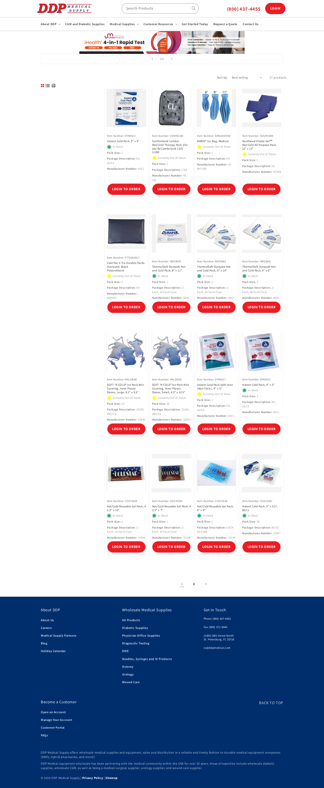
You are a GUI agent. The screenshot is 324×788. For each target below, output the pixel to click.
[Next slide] (172, 59)
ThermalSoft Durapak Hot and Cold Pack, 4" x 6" (259, 268)
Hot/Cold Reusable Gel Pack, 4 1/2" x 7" (171, 508)
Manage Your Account (56, 720)
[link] (162, 42)
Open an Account (53, 712)
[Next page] (206, 584)
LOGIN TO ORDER (126, 189)
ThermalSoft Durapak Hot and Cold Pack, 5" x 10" (214, 268)
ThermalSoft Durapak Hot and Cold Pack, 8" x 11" (169, 268)
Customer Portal (53, 728)
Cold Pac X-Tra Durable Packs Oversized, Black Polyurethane (126, 266)
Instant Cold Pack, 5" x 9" (123, 141)
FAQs (44, 735)
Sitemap (111, 778)
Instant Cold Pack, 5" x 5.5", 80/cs (259, 508)
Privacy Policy (92, 778)
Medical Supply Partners (58, 636)
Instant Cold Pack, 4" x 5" (258, 385)
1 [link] (182, 583)
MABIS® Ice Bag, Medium (213, 141)
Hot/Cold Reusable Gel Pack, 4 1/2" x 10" (126, 508)
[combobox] (160, 8)
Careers (46, 628)
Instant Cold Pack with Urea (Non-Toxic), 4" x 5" (215, 386)
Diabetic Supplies (135, 628)
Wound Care (131, 682)
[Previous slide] (152, 59)
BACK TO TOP (271, 702)
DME (125, 651)
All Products (131, 620)
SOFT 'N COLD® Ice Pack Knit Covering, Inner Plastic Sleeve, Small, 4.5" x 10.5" (170, 388)
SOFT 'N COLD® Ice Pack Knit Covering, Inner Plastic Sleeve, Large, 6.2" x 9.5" (125, 388)
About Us (47, 620)
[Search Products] (194, 8)
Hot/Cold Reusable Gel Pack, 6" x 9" (215, 508)
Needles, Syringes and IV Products (147, 659)
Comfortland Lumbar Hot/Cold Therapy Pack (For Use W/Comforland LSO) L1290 (170, 147)
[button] (50, 24)
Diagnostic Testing (135, 643)
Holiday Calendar (53, 651)
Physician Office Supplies (141, 636)
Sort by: (222, 77)
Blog (44, 643)
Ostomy (128, 667)
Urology (128, 674)
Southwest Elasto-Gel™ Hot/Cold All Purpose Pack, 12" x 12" (259, 145)
